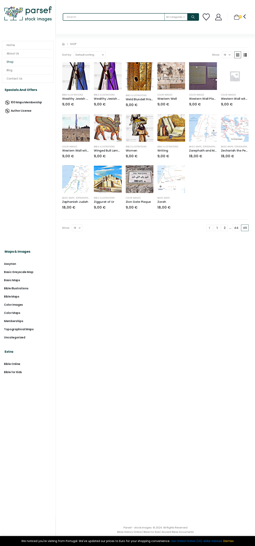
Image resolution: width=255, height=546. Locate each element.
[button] (237, 54)
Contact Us (14, 79)
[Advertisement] (28, 178)
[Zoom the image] (28, 7)
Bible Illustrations (72, 94)
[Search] (193, 17)
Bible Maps (11, 297)
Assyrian (10, 264)
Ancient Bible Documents (178, 532)
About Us (13, 53)
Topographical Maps (214, 146)
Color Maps (12, 313)
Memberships (13, 321)
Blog (9, 70)
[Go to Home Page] (63, 44)
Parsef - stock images (138, 527)
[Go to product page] (76, 76)
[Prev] (209, 228)
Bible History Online (129, 532)
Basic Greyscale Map (18, 272)
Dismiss (228, 541)
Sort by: (67, 55)
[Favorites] (207, 17)
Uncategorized (14, 337)
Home (11, 45)
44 (236, 228)
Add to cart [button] (83, 68)
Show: (216, 55)
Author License (21, 111)
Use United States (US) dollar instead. (197, 541)
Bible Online (12, 364)
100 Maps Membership (26, 102)
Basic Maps (195, 146)
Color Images (165, 94)
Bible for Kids (13, 372)
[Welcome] (219, 17)
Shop (10, 62)
